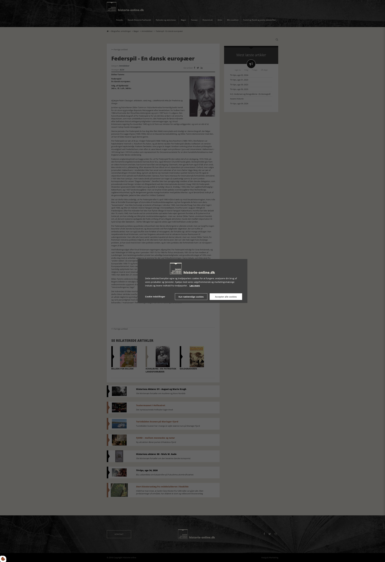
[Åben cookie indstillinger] (3, 559)
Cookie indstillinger (155, 296)
